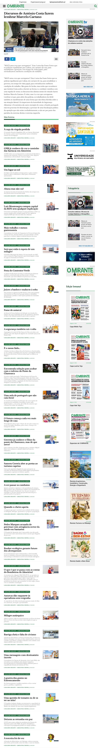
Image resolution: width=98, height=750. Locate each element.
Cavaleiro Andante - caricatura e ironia (16, 9)
